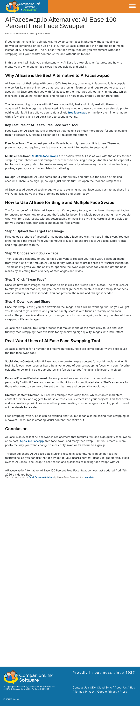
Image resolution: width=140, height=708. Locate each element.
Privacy (90, 691)
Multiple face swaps (45, 156)
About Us (121, 687)
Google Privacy (107, 691)
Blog (132, 687)
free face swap (77, 112)
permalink (89, 477)
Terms (78, 691)
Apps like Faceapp (32, 441)
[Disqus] (68, 530)
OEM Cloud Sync (101, 687)
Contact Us (80, 687)
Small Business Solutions (41, 477)
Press (123, 691)
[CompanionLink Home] (24, 6)
